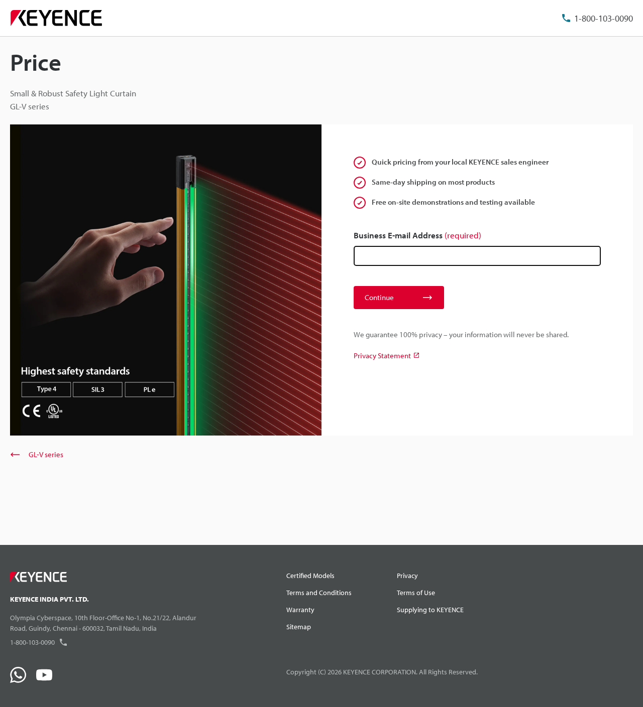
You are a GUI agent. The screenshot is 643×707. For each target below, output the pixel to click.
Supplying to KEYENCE (430, 609)
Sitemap (298, 626)
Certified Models (310, 575)
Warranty (300, 609)
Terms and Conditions (319, 592)
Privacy (407, 575)
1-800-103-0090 (603, 18)
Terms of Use (416, 592)
